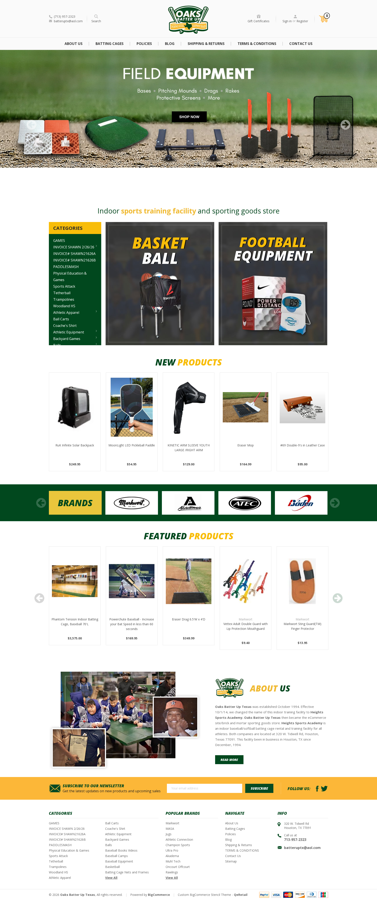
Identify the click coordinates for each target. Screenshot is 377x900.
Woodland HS (64, 306)
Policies (144, 43)
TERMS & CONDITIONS (257, 43)
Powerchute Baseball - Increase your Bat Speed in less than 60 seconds (131, 624)
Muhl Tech (173, 861)
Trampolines (63, 299)
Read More (229, 760)
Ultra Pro (172, 850)
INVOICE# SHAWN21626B (74, 260)
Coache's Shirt (65, 325)
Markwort (172, 823)
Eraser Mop (245, 445)
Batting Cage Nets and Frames (127, 872)
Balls (108, 845)
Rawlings (172, 872)
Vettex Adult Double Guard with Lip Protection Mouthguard (245, 626)
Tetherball (61, 292)
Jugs (168, 834)
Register (302, 21)
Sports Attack (64, 286)
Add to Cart (75, 413)
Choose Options (246, 587)
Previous (31, 125)
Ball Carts (61, 319)
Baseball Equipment (119, 861)
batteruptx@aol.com (68, 21)
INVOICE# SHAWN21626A (74, 253)
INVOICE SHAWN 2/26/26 (73, 247)
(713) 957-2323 (64, 16)
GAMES (59, 240)
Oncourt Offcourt (178, 867)
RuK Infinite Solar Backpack (74, 445)
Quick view (75, 402)
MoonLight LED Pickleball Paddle (131, 445)
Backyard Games (66, 338)
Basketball (112, 867)
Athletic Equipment (68, 332)
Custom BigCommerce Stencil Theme (204, 895)
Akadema (172, 856)
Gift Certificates (258, 21)
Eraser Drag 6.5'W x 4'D (188, 619)
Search (96, 21)
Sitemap (231, 861)
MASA (170, 829)
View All (111, 878)
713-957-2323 (295, 839)
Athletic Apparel (66, 312)
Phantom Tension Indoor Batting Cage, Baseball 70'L (74, 621)
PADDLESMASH (66, 266)
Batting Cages (109, 43)
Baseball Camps (116, 856)
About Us (73, 43)
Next (345, 125)
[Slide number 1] (188, 109)
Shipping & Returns (206, 43)
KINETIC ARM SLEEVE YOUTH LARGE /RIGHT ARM (189, 447)
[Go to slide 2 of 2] (41, 503)
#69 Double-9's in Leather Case (302, 445)
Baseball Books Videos (121, 850)
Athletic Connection (179, 839)
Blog (170, 43)
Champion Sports (178, 845)
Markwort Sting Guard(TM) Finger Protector (302, 626)
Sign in (287, 21)
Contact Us (300, 43)
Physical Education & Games (70, 276)
